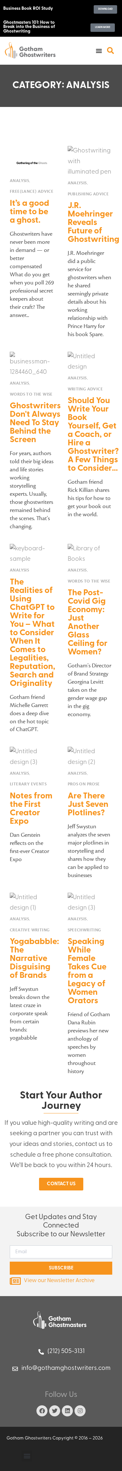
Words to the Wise (31, 394)
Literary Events (28, 784)
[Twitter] (54, 1410)
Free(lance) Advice (31, 192)
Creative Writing (29, 930)
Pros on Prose (84, 784)
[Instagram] (80, 1410)
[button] (99, 51)
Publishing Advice (88, 194)
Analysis (19, 181)
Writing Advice (85, 389)
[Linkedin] (67, 1410)
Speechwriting (84, 930)
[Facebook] (41, 1410)
